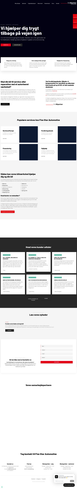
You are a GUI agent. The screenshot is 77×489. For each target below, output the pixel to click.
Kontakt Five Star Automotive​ (7, 211)
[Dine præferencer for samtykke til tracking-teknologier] (2, 487)
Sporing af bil (24, 190)
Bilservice (4, 183)
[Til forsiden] (6, 3)
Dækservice (24, 183)
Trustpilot (44, 478)
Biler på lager (17, 3)
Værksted (24, 3)
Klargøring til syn (5, 192)
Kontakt (57, 3)
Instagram (38, 478)
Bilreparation (5, 185)
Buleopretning (5, 188)
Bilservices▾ (40, 3)
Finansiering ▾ (47, 3)
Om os (53, 3)
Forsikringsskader (6, 190)
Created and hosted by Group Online (38, 481)
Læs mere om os (5, 104)
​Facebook (33, 478)
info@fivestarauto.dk (11, 469)
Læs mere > (10, 330)
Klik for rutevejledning (29, 469)
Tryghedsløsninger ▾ (32, 3)
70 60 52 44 (54, 91)
